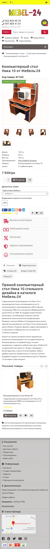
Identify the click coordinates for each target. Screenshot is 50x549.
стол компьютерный (12, 423)
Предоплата (8, 452)
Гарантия (7, 474)
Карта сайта (8, 458)
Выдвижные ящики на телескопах (17, 198)
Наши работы (38, 38)
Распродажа (10, 41)
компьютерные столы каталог (21, 428)
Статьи (6, 477)
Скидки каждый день (12, 471)
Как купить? (8, 446)
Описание (10, 265)
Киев (29, 426)
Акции (26, 38)
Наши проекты (25, 41)
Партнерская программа (13, 480)
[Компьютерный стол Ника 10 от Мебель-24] (25, 102)
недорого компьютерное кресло (24, 356)
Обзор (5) (8, 276)
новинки (38, 428)
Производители (9, 455)
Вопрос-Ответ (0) (28, 271)
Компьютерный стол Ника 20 (18, 395)
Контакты (7, 468)
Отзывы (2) (12, 271)
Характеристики (29, 265)
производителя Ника (10, 304)
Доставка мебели (10, 449)
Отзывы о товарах (12, 38)
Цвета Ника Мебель (11, 190)
